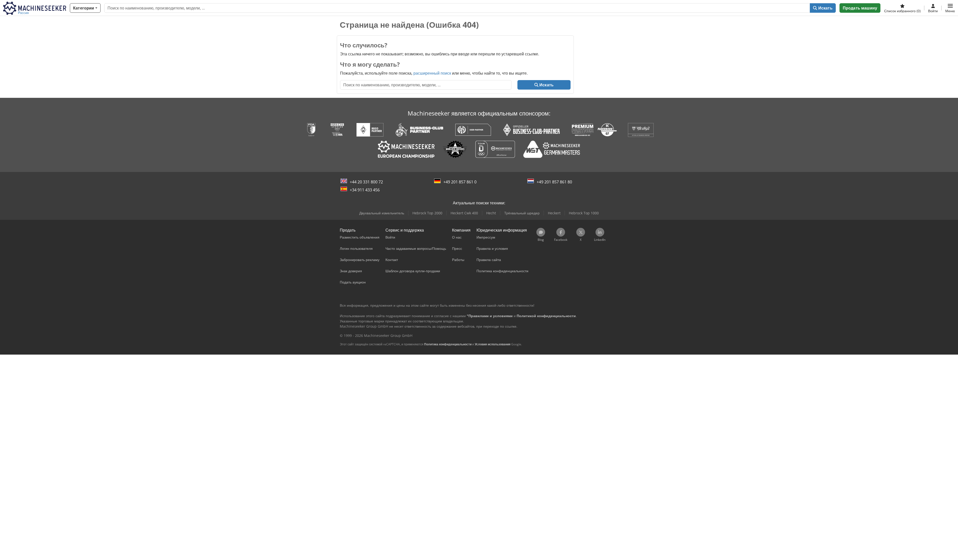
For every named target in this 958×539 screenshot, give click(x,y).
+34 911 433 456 (365, 190)
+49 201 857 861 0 (460, 182)
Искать (825, 8)
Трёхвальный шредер (522, 213)
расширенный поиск (432, 73)
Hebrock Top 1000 (584, 213)
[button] (950, 8)
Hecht (491, 213)
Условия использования (492, 344)
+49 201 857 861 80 (554, 182)
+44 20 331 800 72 (366, 182)
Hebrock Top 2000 (427, 213)
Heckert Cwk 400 (464, 213)
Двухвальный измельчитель (381, 213)
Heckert (554, 213)
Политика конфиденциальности (448, 344)
